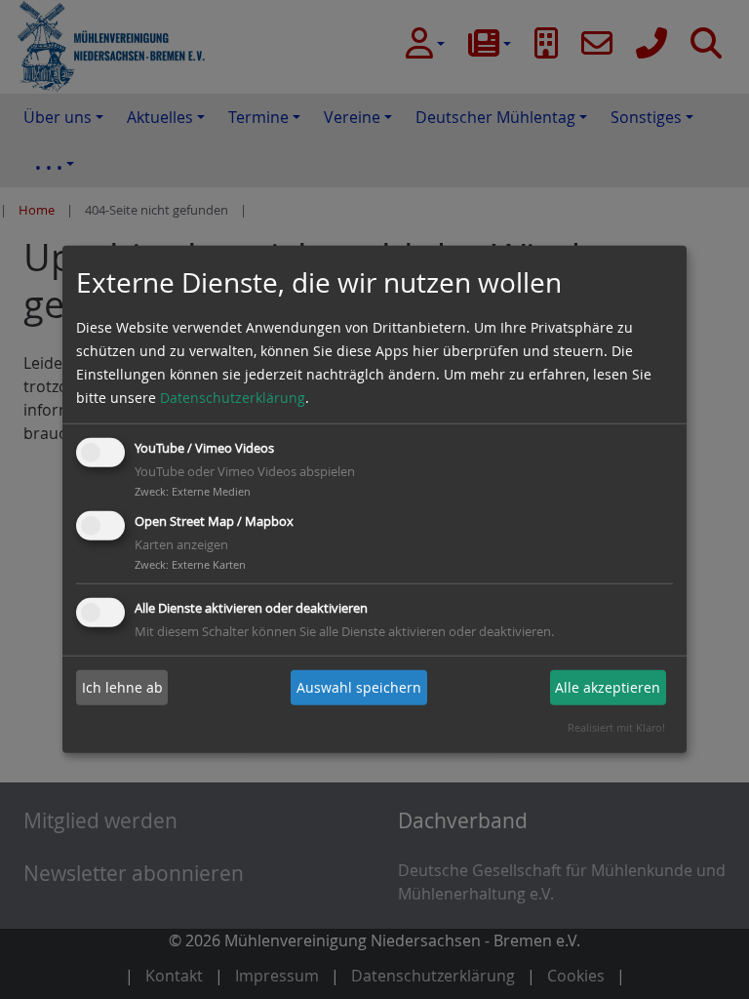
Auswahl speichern (358, 687)
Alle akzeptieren (607, 687)
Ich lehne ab (122, 687)
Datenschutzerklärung (232, 397)
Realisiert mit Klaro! (616, 727)
